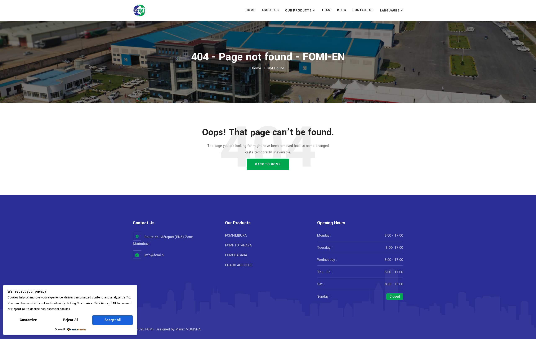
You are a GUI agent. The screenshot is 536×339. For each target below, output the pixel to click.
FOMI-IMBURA (236, 235)
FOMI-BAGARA (236, 255)
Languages (390, 10)
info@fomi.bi (154, 255)
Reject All (70, 319)
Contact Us (363, 10)
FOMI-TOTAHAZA (238, 245)
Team (326, 10)
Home (250, 10)
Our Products (298, 10)
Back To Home (268, 164)
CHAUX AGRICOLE (238, 265)
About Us (270, 10)
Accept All (112, 319)
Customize (28, 319)
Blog (341, 10)
